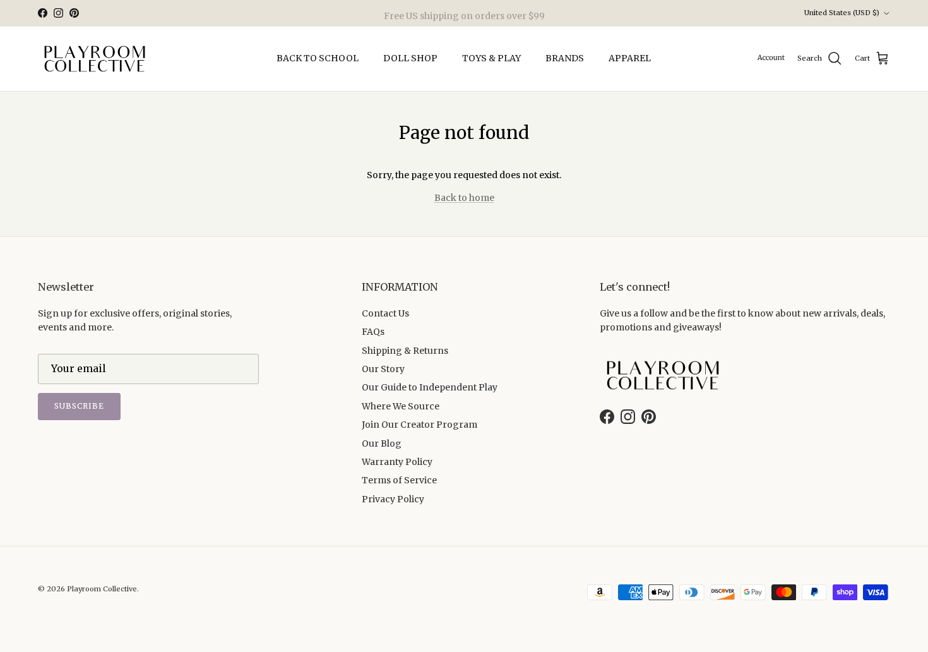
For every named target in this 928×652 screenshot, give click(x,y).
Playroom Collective (102, 588)
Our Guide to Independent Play (429, 387)
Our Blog (382, 443)
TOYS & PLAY (491, 58)
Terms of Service (399, 480)
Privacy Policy (393, 499)
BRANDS (564, 58)
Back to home (464, 197)
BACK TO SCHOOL (318, 58)
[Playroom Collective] (95, 58)
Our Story (383, 369)
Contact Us (385, 313)
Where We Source (400, 406)
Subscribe (79, 406)
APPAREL (630, 58)
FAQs (373, 331)
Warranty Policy (397, 462)
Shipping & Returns (405, 350)
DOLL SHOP (410, 58)
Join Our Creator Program (419, 424)
